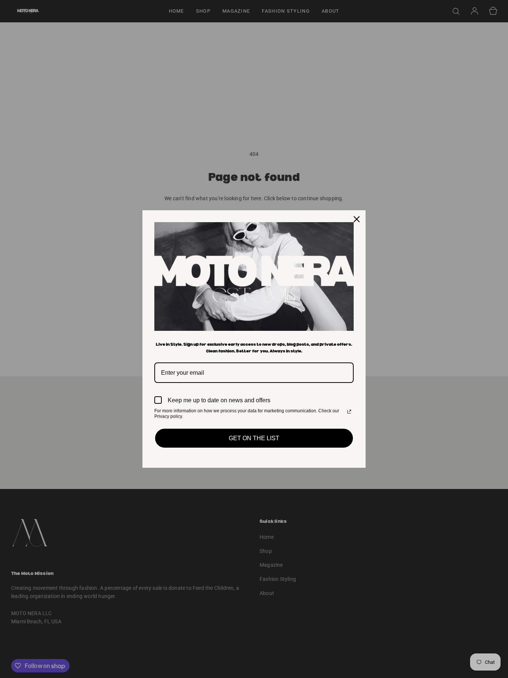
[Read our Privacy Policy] (349, 411)
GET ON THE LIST (254, 438)
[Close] (357, 219)
